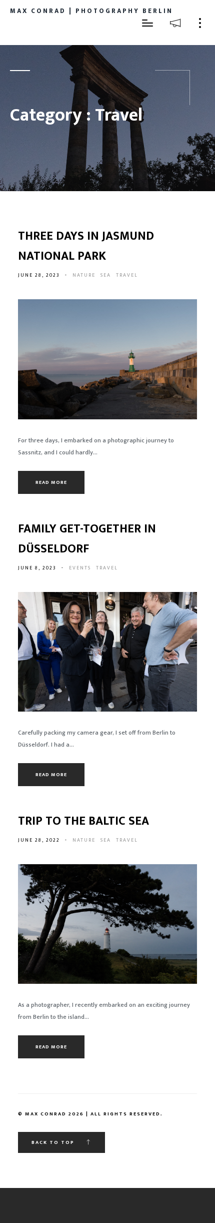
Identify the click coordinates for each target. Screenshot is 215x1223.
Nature (84, 275)
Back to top (54, 1142)
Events (80, 568)
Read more (51, 482)
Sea (105, 275)
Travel (127, 275)
